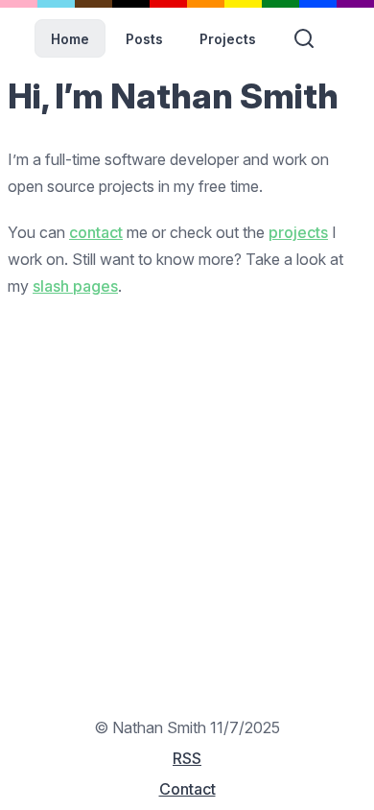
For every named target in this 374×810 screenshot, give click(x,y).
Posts (144, 39)
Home (70, 39)
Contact (187, 788)
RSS (187, 758)
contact (96, 232)
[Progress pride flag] (187, 4)
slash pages (75, 286)
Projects (227, 39)
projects (298, 232)
